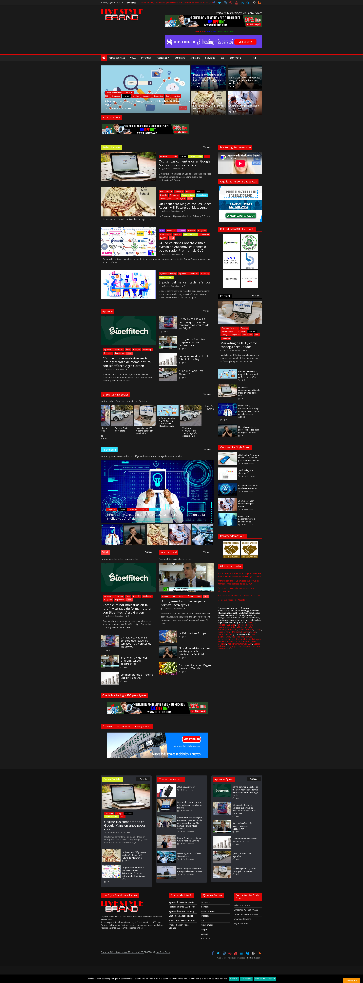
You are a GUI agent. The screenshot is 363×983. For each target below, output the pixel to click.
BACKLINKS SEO (228, 331)
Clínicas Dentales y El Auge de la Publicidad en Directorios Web (141, 422)
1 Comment (248, 491)
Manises (222, 627)
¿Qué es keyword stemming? (246, 471)
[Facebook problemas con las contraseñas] (228, 484)
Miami (229, 634)
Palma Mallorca (233, 632)
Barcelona (233, 629)
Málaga (258, 629)
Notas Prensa (165, 234)
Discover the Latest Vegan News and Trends (195, 667)
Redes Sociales (117, 58)
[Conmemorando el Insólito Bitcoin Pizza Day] (168, 354)
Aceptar (233, 978)
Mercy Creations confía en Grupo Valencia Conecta (189, 839)
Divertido (179, 191)
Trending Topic (166, 198)
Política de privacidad (236, 958)
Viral (133, 58)
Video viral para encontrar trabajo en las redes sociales (190, 870)
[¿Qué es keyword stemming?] (228, 469)
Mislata (221, 624)
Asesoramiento (208, 911)
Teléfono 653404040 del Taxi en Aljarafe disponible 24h (163, 432)
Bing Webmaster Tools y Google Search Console (141, 105)
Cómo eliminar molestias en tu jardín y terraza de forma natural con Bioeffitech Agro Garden (127, 362)
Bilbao (253, 632)
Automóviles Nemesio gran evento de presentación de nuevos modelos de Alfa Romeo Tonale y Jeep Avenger (189, 823)
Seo (222, 58)
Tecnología (163, 58)
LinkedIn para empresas (249, 646)
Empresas (180, 58)
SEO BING (137, 99)
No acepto (246, 978)
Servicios (210, 58)
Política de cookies (254, 958)
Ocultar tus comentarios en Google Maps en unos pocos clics (184, 163)
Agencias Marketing (168, 273)
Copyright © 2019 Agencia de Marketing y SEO (122, 952)
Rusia (199, 596)
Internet (146, 58)
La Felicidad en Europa (192, 633)
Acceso (204, 934)
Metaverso (174, 195)
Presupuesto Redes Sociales (182, 920)
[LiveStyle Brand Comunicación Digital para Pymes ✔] (104, 58)
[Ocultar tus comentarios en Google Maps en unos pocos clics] (227, 386)
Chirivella (231, 627)
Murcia (221, 632)
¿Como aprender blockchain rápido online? (244, 107)
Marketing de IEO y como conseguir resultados (118, 430)
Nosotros (205, 902)
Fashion (182, 230)
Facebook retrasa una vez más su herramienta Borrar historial (189, 805)
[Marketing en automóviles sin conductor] (167, 852)
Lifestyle (163, 195)
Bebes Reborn (166, 191)
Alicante (249, 629)
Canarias (245, 632)
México (221, 634)
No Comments (249, 476)
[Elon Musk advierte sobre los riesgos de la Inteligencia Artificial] (245, 67)
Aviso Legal (221, 958)
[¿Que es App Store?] (167, 785)
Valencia (252, 622)
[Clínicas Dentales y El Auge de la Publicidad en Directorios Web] (227, 370)
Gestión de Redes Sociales (181, 915)
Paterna (249, 624)
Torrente (240, 624)
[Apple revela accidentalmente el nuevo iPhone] (228, 515)
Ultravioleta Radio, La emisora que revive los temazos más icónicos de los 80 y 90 (194, 323)
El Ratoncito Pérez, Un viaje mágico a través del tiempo (209, 410)
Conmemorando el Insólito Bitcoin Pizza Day (157, 3)
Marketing (205, 273)
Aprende (195, 58)
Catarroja (222, 629)
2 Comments (249, 463)
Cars (162, 230)
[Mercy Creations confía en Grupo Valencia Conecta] (167, 836)
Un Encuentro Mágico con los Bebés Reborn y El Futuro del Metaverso (208, 106)
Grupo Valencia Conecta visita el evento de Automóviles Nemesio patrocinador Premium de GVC (182, 246)
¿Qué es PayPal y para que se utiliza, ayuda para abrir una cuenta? (248, 458)
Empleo (204, 929)
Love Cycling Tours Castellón (186, 407)
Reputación (204, 234)
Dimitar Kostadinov (118, 108)
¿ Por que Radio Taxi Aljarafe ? (191, 372)
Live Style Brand (163, 952)
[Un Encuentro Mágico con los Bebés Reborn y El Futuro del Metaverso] (208, 92)
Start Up (163, 238)
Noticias (120, 99)
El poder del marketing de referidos (185, 282)
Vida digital (180, 198)
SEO (206, 156)
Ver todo (207, 147)
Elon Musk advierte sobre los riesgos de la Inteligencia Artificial (244, 80)
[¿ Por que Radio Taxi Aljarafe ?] (168, 369)
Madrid (242, 629)
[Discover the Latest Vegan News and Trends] (168, 664)
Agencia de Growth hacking (181, 911)
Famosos (189, 191)
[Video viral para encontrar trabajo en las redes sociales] (167, 867)
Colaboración (207, 925)
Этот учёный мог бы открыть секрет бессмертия (192, 342)
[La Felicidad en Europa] (168, 632)
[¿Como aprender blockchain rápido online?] (245, 92)
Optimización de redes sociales (232, 639)
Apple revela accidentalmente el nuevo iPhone (247, 519)
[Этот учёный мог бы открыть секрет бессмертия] (168, 337)
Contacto (235, 58)
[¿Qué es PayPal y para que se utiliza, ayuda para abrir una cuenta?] (228, 453)
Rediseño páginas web (242, 636)
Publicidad (223, 648)
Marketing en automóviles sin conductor (189, 854)
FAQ (203, 920)
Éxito (128, 349)
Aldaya (240, 627)
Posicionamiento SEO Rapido (182, 906)
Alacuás (248, 627)
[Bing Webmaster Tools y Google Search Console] (145, 67)
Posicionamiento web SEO (239, 643)
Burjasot (231, 624)
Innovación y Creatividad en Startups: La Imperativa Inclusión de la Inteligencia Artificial (207, 79)
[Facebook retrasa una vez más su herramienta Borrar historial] (167, 800)
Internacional (178, 596)
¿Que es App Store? (186, 787)
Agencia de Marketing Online (182, 902)
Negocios (202, 230)
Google (174, 156)
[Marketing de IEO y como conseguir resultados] (240, 302)
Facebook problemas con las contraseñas (248, 487)
